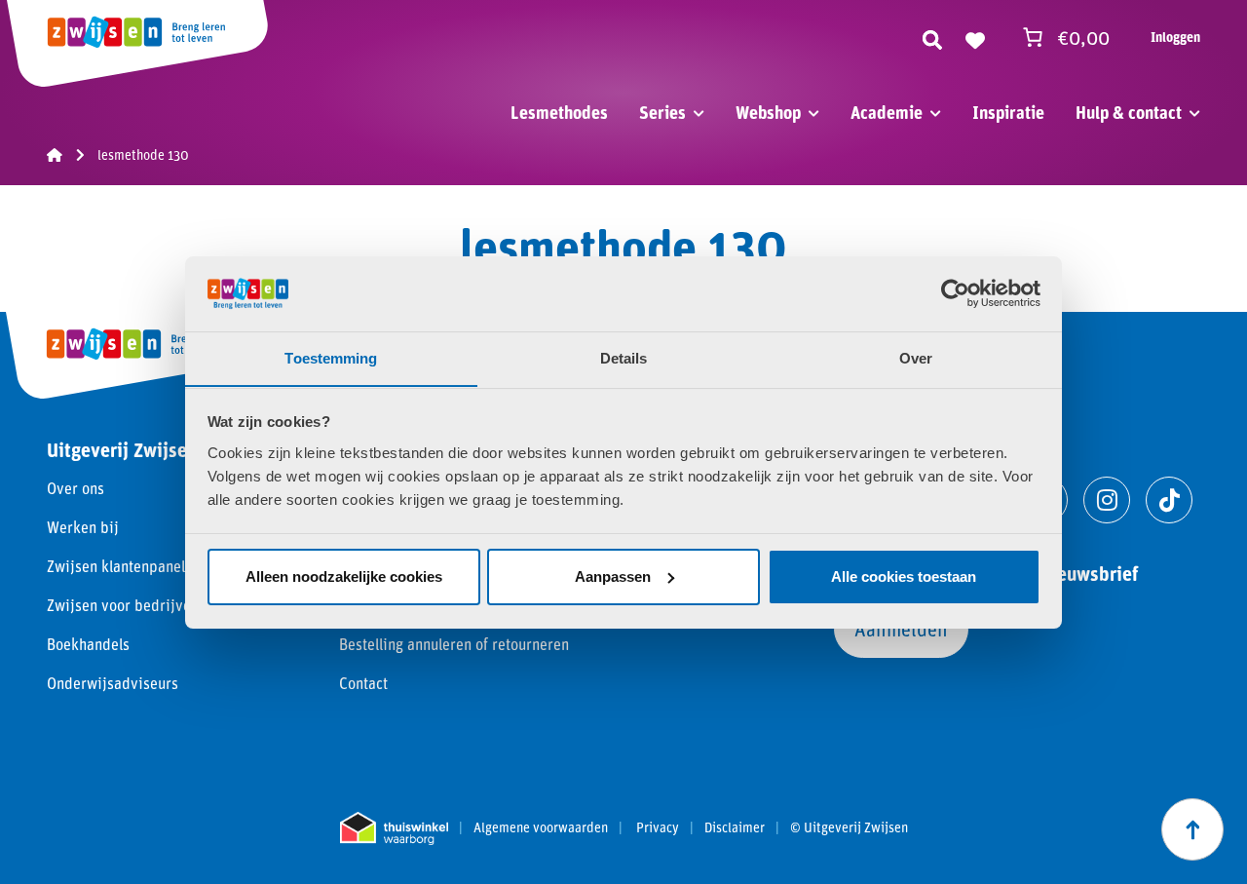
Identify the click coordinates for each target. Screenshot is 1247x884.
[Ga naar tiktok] (1169, 500)
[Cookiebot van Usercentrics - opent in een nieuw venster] (955, 293)
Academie (886, 112)
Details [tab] (624, 357)
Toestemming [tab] (330, 357)
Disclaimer (734, 827)
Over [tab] (915, 357)
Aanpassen (613, 576)
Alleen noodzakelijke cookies (344, 576)
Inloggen (1175, 36)
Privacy (657, 827)
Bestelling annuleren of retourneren (454, 644)
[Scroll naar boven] (1192, 829)
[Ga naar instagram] (1106, 500)
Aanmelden (901, 628)
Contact (363, 683)
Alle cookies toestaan (903, 576)
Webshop (768, 112)
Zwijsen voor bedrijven (123, 605)
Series (662, 112)
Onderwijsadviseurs (112, 683)
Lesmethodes (559, 112)
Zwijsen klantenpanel (116, 566)
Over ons (75, 488)
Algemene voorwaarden (540, 827)
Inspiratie (1008, 112)
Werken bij (83, 527)
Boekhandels (88, 644)
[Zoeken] (932, 37)
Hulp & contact (1129, 112)
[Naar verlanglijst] (975, 37)
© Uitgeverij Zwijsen (849, 827)
